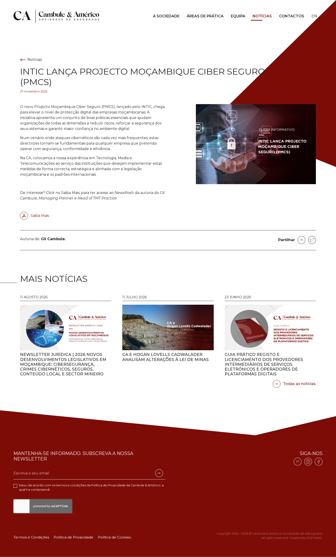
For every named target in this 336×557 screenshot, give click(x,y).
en (314, 16)
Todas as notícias (299, 384)
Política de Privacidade (108, 485)
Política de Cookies (114, 537)
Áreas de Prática (205, 16)
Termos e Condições (31, 537)
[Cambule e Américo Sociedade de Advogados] (56, 16)
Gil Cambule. (53, 239)
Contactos (291, 16)
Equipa (238, 16)
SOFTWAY (314, 538)
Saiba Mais (39, 215)
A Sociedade (166, 16)
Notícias (262, 16)
